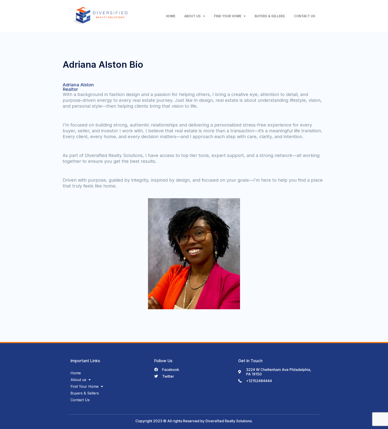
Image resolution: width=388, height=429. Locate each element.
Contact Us (304, 16)
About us (192, 16)
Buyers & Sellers (270, 16)
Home (170, 16)
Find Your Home (227, 16)
